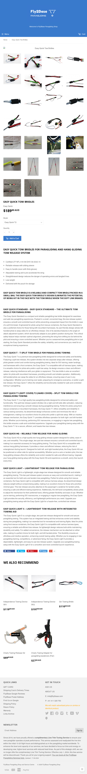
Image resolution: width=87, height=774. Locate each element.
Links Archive (8, 713)
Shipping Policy (9, 703)
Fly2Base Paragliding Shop (51, 764)
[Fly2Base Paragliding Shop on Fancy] (46, 719)
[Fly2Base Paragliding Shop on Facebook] (52, 714)
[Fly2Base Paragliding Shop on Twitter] (47, 714)
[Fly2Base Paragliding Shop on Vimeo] (77, 714)
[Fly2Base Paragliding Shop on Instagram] (62, 714)
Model (5, 218)
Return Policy (8, 707)
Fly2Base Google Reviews (14, 693)
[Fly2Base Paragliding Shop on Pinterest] (57, 714)
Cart (83, 34)
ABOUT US (50, 691)
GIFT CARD (8, 687)
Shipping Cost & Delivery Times (16, 690)
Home (5, 40)
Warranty (7, 710)
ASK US (48, 687)
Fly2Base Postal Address (13, 697)
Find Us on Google (11, 700)
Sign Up (79, 730)
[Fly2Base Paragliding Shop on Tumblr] (67, 714)
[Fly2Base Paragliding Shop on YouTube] (72, 714)
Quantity (6, 228)
